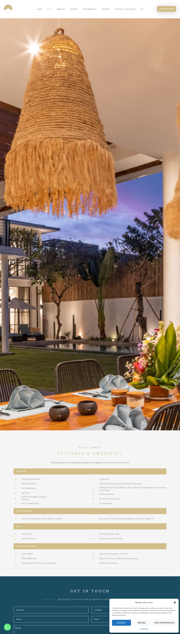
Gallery (73, 9)
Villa (49, 9)
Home (39, 9)
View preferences (164, 622)
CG (141, 9)
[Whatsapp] (7, 627)
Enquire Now (166, 9)
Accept (121, 622)
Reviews (105, 9)
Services (61, 9)
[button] (174, 602)
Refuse (142, 622)
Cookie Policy (144, 629)
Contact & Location (125, 9)
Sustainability (90, 9)
